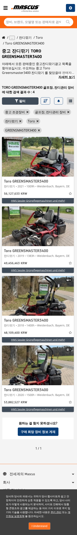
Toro (39, 37)
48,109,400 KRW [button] (15, 333)
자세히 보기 (66, 77)
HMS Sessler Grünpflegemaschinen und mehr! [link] (38, 200)
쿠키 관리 (56, 512)
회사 (6, 482)
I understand (39, 526)
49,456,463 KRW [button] (15, 263)
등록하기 (70, 8)
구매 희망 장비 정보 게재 (38, 432)
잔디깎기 (25, 37)
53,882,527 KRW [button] (15, 402)
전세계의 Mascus (22, 474)
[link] (38, 157)
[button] (20, 101)
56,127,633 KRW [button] (15, 193)
